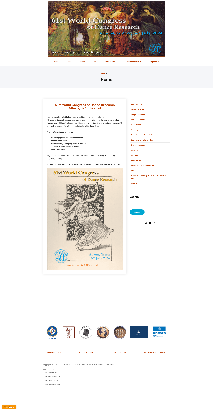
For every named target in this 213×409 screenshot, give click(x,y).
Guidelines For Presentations (143, 135)
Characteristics (137, 109)
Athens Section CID (53, 353)
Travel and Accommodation (142, 165)
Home (56, 62)
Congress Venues (138, 114)
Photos (134, 183)
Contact (82, 62)
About (68, 62)
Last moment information (142, 140)
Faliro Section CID (119, 353)
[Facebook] (150, 223)
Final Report (136, 125)
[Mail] (153, 223)
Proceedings (136, 155)
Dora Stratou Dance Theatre (154, 353)
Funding (134, 130)
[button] (133, 61)
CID (94, 62)
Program (134, 150)
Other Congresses (111, 62)
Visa (133, 170)
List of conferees (138, 145)
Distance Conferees (139, 119)
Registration (136, 160)
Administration (137, 104)
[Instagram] (146, 223)
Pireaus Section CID (87, 353)
